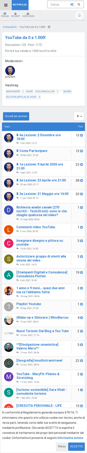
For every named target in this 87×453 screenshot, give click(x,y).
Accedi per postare (16, 116)
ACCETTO (76, 446)
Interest (15, 16)
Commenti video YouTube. (36, 227)
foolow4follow (44, 91)
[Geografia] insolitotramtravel (39, 360)
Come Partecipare (33, 151)
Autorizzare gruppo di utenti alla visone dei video (41, 258)
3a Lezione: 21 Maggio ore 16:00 (43, 194)
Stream (5, 16)
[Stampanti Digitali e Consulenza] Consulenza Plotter (41, 274)
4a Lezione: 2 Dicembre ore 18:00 (38, 137)
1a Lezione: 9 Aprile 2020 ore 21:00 (39, 166)
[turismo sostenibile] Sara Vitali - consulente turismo (41, 391)
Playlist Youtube (28, 304)
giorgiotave (10, 77)
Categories (28, 16)
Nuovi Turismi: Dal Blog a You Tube (42, 331)
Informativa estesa (70, 437)
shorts (67, 91)
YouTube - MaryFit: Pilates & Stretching (37, 376)
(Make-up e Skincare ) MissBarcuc (42, 317)
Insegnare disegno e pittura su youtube (39, 242)
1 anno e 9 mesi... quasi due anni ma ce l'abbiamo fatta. (40, 290)
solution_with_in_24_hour (21, 97)
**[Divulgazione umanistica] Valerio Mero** (37, 346)
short (29, 91)
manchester (13, 91)
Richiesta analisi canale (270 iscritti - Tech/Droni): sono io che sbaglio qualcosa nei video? (41, 211)
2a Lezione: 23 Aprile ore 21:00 (42, 180)
